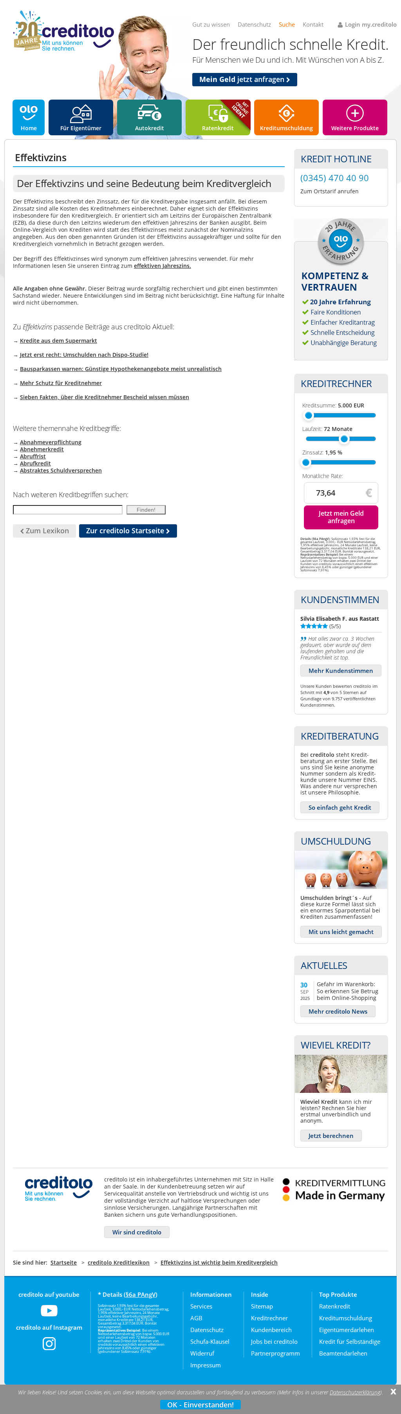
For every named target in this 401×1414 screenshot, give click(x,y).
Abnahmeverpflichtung (50, 442)
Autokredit (149, 128)
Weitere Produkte (355, 128)
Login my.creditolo (371, 24)
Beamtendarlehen (343, 1353)
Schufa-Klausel (209, 1341)
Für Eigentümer (80, 128)
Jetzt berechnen (331, 1136)
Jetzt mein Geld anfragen (341, 517)
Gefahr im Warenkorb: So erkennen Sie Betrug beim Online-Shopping (347, 990)
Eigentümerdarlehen (346, 1330)
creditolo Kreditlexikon (119, 1262)
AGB (196, 1318)
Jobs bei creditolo (274, 1341)
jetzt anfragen (242, 79)
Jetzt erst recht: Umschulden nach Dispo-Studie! (84, 354)
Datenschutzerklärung (355, 1392)
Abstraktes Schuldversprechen (61, 470)
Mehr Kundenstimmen (341, 670)
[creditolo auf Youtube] (49, 1315)
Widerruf (202, 1353)
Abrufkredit (35, 463)
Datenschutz (254, 24)
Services (201, 1306)
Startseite (64, 1262)
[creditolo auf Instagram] (49, 1348)
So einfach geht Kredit (340, 807)
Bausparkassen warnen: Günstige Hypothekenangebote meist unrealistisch (121, 369)
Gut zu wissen (211, 24)
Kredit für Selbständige (349, 1341)
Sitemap (262, 1306)
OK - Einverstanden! (200, 1404)
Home (29, 128)
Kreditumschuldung (286, 128)
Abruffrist (33, 456)
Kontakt (313, 24)
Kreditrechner (269, 1318)
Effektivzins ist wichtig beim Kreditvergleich (219, 1262)
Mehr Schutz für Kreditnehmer (61, 383)
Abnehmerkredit (42, 449)
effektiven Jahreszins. (162, 265)
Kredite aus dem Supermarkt (58, 340)
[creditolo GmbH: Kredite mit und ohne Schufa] (63, 49)
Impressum (205, 1365)
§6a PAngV (140, 1294)
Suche (287, 24)
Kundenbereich (271, 1330)
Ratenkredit (218, 128)
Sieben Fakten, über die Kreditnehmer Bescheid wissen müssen (104, 397)
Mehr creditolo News (338, 1011)
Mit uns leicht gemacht (341, 932)
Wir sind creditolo (136, 1232)
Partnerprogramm (275, 1353)
